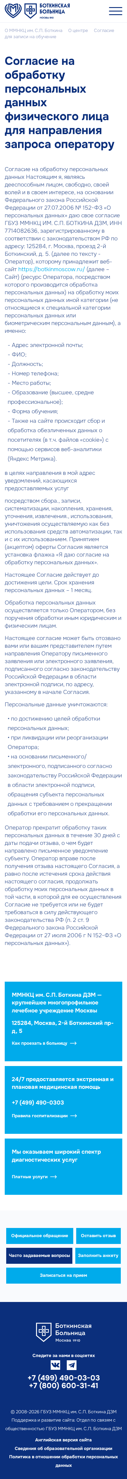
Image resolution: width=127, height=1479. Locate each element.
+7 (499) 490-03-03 (63, 1378)
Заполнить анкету (98, 1255)
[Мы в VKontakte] (55, 1365)
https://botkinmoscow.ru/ (51, 269)
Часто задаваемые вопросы (39, 1255)
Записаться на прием (63, 1275)
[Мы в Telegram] (71, 1365)
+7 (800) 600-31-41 (63, 1385)
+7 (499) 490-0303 (38, 1102)
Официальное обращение (39, 1236)
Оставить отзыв (98, 1236)
